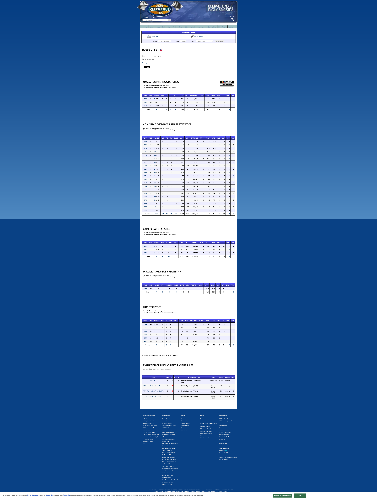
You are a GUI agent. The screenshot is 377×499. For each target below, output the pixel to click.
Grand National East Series (169, 425)
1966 (145, 159)
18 (155, 155)
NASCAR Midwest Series (168, 457)
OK (300, 495)
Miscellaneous (223, 415)
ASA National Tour (166, 464)
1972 (145, 102)
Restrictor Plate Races (225, 432)
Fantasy (224, 27)
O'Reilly (174, 27)
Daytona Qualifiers (166, 418)
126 (171, 214)
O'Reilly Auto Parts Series (149, 421)
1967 (145, 162)
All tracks (202, 418)
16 (155, 172)
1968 (145, 165)
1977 (145, 196)
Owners (158, 27)
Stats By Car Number (224, 437)
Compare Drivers (185, 423)
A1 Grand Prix (165, 441)
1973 (145, 106)
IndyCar (214, 27)
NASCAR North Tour (167, 430)
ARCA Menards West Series (150, 425)
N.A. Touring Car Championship (170, 443)
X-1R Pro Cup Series (167, 450)
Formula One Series (148, 441)
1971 (145, 176)
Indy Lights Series (166, 477)
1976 (145, 193)
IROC (163, 437)
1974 (145, 186)
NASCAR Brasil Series (167, 455)
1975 (145, 189)
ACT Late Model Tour (167, 482)
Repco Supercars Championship (170, 480)
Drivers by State (185, 421)
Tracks (163, 27)
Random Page (223, 425)
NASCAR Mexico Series (168, 473)
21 (155, 162)
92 (167, 214)
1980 (145, 207)
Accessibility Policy (224, 452)
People (183, 415)
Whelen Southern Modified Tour (170, 468)
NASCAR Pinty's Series (206, 433)
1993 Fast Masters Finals (153, 396)
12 (155, 152)
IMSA (208, 27)
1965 (145, 155)
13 (155, 183)
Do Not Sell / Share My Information (228, 457)
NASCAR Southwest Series (169, 459)
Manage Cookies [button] (223, 459)
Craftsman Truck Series (148, 423)
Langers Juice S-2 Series (168, 439)
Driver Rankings (185, 425)
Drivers (151, 27)
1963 (145, 148)
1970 (145, 172)
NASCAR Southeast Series (168, 452)
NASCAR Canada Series (149, 432)
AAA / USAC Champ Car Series (169, 432)
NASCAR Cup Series (148, 418)
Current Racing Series (149, 415)
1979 (145, 203)
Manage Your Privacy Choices (282, 495)
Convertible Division (167, 423)
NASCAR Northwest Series (169, 461)
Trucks (180, 27)
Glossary (144, 63)
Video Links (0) (155, 36)
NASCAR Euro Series (167, 475)
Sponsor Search (223, 443)
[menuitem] (228, 450)
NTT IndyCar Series (148, 439)
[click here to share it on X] (233, 18)
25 (155, 165)
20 (169, 256)
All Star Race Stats (224, 434)
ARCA (186, 27)
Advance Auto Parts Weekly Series (151, 437)
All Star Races (165, 421)
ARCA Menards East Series (149, 427)
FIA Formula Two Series (168, 466)
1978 (145, 200)
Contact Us (222, 439)
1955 (145, 141)
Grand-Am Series (166, 446)
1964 (145, 152)
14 (155, 246)
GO (169, 20)
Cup (169, 27)
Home (145, 27)
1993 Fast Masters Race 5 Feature (153, 386)
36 (156, 256)
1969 (145, 99)
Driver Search (149, 17)
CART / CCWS (165, 427)
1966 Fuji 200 (153, 380)
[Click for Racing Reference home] (189, 11)
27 (163, 214)
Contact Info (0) (198, 36)
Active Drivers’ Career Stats (208, 423)
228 (156, 214)
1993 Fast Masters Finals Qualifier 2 (153, 392)
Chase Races (222, 427)
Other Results (166, 415)
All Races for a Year (224, 418)
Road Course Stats (224, 430)
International (201, 27)
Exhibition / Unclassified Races (170, 470)
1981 (145, 210)
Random (231, 27)
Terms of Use (222, 455)
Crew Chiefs (184, 430)
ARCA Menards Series (148, 430)
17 (170, 345)
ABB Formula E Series (167, 484)
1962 (145, 145)
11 (155, 176)
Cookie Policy (49, 495)
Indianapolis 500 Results (168, 434)
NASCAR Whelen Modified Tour (151, 434)
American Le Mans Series (168, 448)
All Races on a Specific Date (226, 421)
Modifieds (192, 27)
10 (155, 196)
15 (155, 159)
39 (176, 214)
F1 (219, 27)
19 (156, 345)
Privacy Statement (224, 448)
